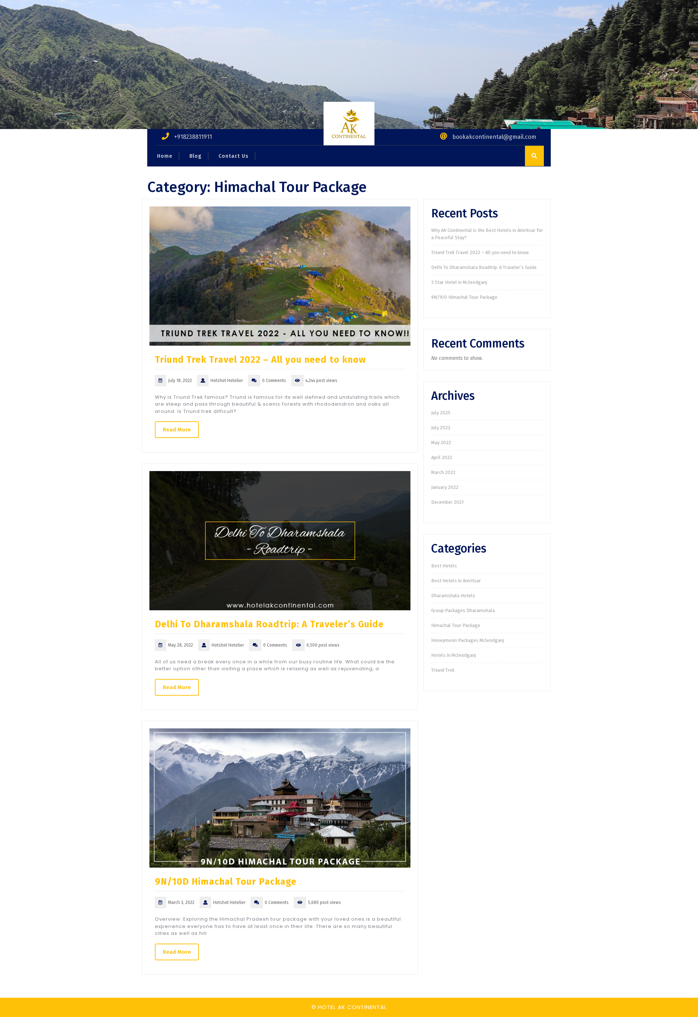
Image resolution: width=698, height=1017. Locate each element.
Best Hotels (444, 565)
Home (164, 156)
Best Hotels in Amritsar (456, 580)
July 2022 (440, 427)
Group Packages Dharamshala (463, 610)
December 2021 (447, 502)
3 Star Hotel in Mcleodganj (459, 282)
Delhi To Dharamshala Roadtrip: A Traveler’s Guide (269, 624)
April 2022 (441, 457)
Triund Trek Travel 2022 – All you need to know (260, 359)
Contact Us (233, 156)
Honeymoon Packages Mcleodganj (467, 640)
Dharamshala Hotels (453, 595)
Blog (195, 156)
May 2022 (441, 442)
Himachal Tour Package (455, 625)
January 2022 (444, 487)
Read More (177, 429)
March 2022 (443, 472)
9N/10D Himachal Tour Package (226, 881)
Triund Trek (442, 670)
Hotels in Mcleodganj (453, 655)
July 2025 (440, 412)
